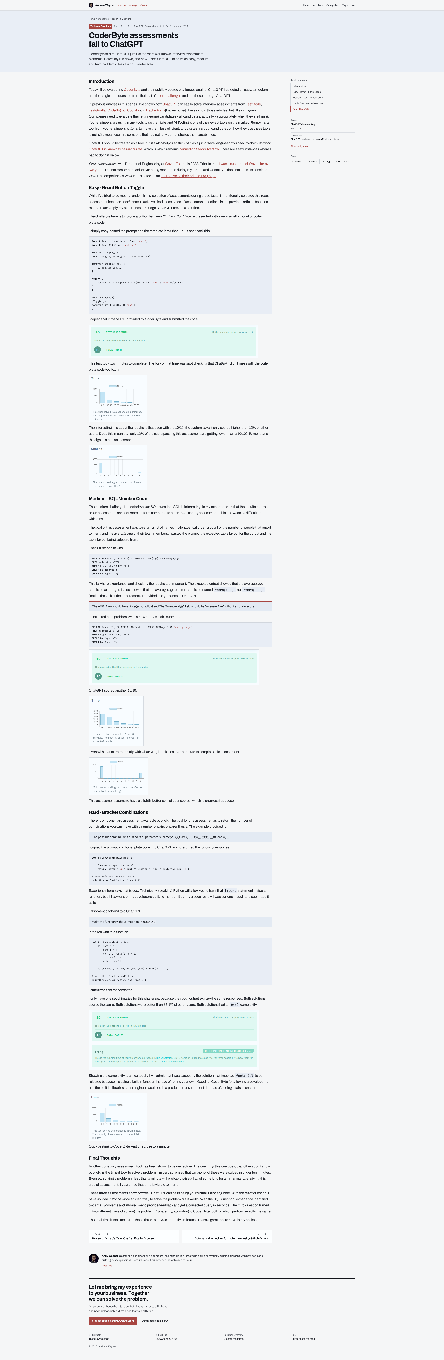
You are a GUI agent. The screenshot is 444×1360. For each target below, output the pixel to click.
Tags (345, 5)
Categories (332, 5)
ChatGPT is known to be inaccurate (115, 149)
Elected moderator (234, 1338)
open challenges (168, 96)
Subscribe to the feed (303, 1338)
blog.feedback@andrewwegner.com (113, 1320)
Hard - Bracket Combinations (308, 103)
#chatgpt (327, 161)
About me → (108, 1265)
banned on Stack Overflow (199, 149)
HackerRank (155, 110)
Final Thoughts (301, 109)
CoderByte (132, 89)
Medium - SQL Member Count (308, 97)
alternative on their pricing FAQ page (188, 176)
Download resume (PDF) (156, 1320)
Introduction (299, 86)
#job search (312, 161)
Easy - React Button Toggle (307, 92)
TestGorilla (97, 110)
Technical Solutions (100, 26)
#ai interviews (342, 161)
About (306, 5)
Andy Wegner (110, 1255)
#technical (297, 161)
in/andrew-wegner (99, 1338)
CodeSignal (116, 110)
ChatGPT (169, 104)
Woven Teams (175, 164)
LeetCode (253, 104)
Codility (133, 110)
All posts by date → (300, 146)
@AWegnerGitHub (166, 1338)
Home (92, 19)
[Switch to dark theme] (353, 5)
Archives (318, 5)
